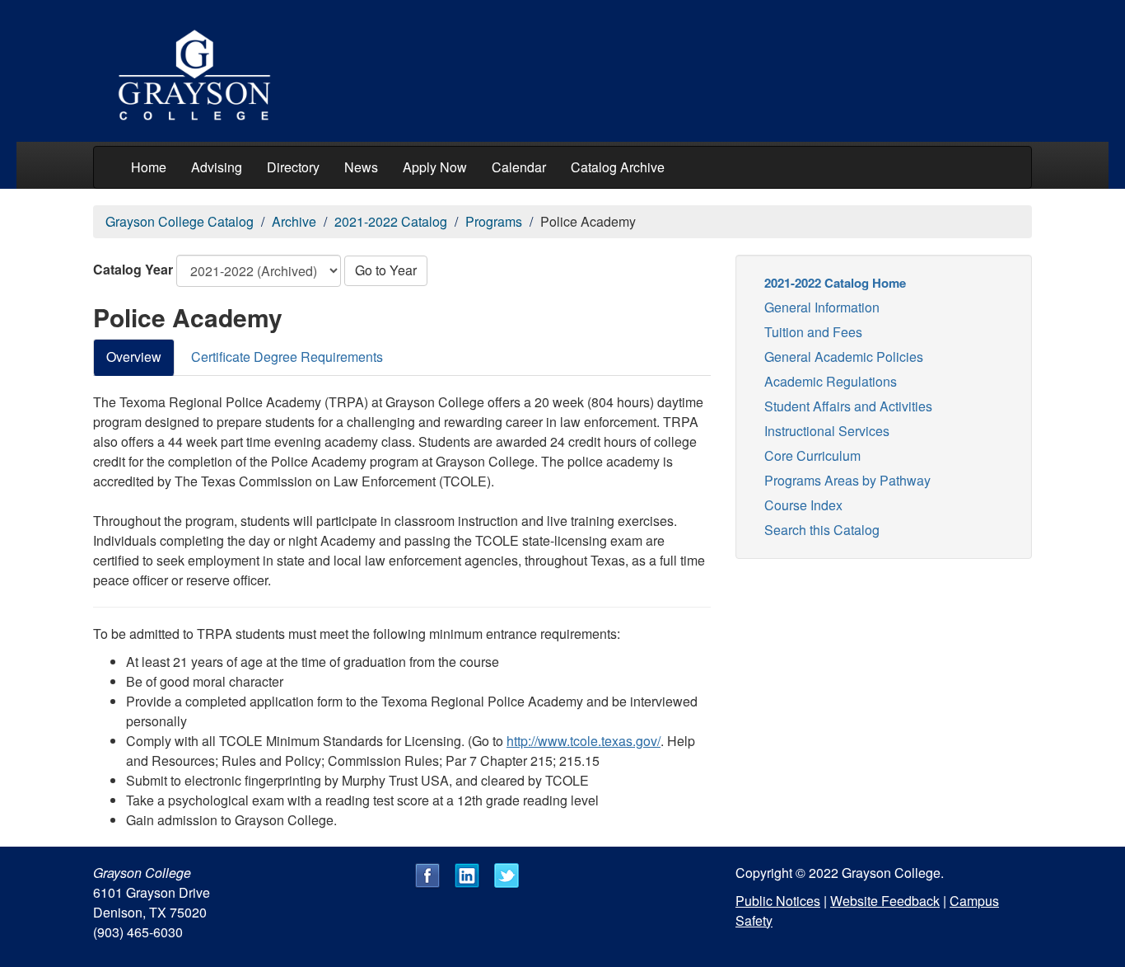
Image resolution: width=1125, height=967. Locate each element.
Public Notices (777, 900)
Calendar (519, 166)
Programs (493, 221)
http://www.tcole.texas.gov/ (583, 740)
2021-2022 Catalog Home (835, 283)
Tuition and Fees (813, 331)
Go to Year (386, 270)
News (361, 166)
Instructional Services (826, 430)
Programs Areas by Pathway (847, 480)
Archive (294, 221)
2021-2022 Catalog (390, 221)
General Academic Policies (843, 356)
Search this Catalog (822, 529)
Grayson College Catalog (179, 221)
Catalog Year (133, 269)
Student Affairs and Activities (848, 406)
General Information (822, 307)
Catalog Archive (618, 166)
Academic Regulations (830, 381)
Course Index (803, 504)
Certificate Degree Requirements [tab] (287, 356)
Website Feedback (885, 900)
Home (148, 166)
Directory (293, 166)
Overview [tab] (133, 356)
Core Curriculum (812, 455)
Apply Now (435, 166)
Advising (216, 166)
